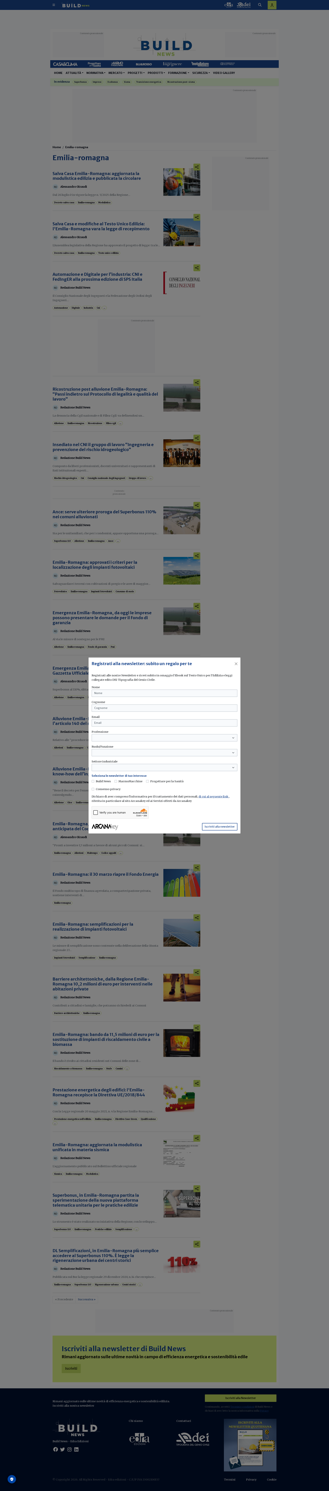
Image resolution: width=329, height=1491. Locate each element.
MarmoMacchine (130, 781)
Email (96, 717)
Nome (96, 687)
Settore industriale (104, 761)
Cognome (98, 702)
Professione (100, 732)
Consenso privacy (108, 789)
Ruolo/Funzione (102, 746)
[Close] (236, 664)
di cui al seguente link (214, 796)
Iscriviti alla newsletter (220, 826)
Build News (103, 781)
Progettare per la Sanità (167, 781)
